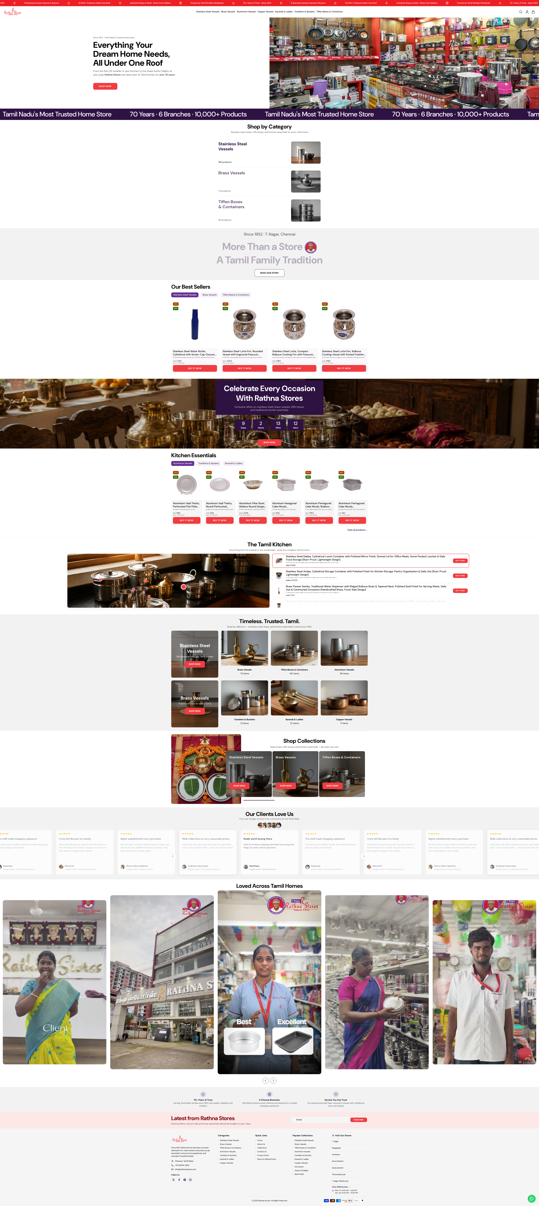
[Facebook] (179, 1180)
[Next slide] (364, 856)
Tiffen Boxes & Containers (329, 11)
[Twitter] (173, 1180)
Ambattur (336, 1154)
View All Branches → (341, 1187)
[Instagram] (190, 1180)
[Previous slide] (173, 856)
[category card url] (306, 153)
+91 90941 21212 (182, 1165)
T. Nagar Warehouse (340, 1181)
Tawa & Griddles (301, 1170)
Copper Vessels (266, 11)
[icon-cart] (533, 12)
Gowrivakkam (338, 1161)
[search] (521, 12)
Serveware (299, 1167)
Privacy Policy (263, 1155)
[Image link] (194, 654)
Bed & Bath (299, 1174)
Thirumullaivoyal (338, 1174)
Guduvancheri (337, 1168)
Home (259, 1140)
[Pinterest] (184, 1180)
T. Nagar (335, 1141)
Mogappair (336, 1148)
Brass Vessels (228, 11)
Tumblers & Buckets (304, 11)
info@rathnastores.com (185, 1169)
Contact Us (262, 1152)
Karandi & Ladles (284, 11)
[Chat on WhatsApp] (532, 1199)
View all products (356, 530)
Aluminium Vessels (246, 11)
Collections (262, 1148)
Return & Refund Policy (266, 1159)
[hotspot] (183, 587)
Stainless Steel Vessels (208, 11)
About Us (261, 1144)
